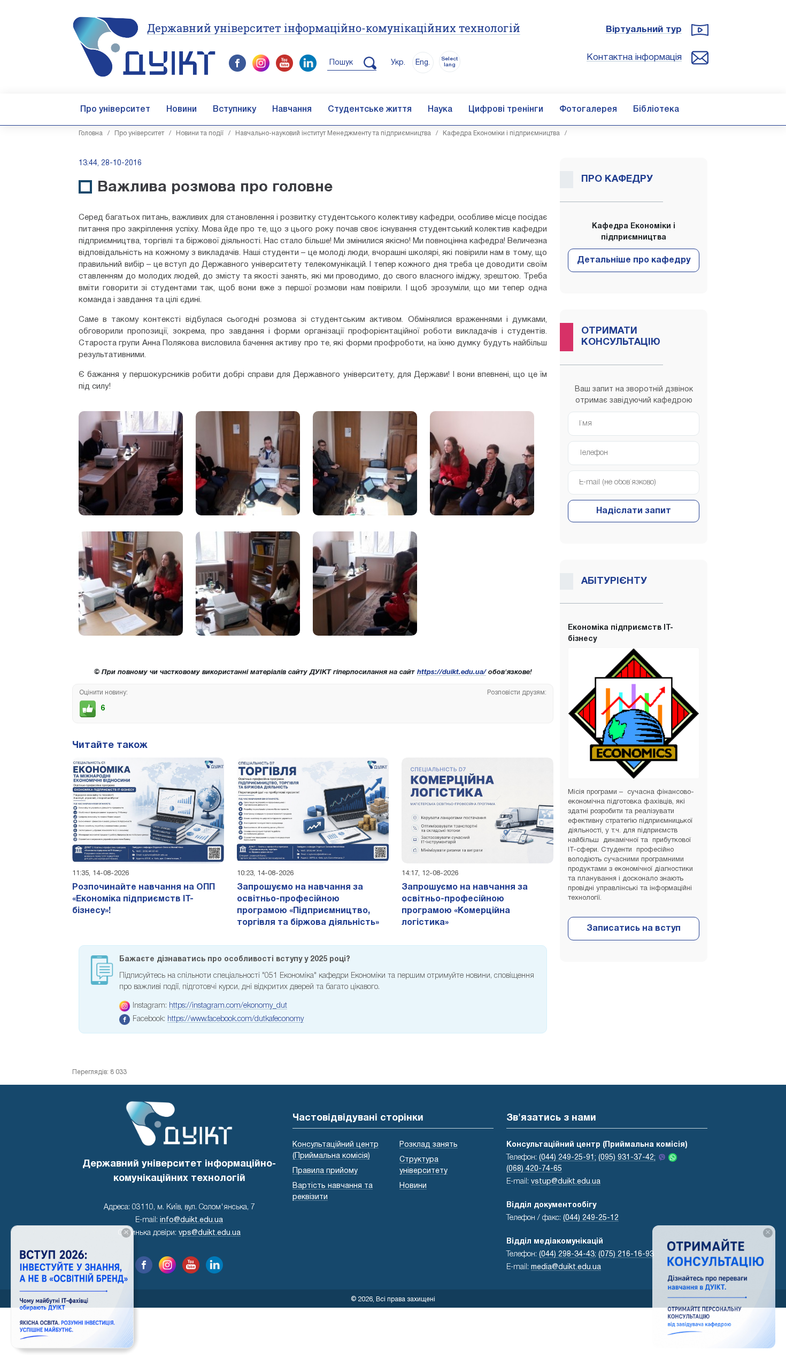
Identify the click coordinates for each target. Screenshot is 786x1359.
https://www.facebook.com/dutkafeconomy (235, 1019)
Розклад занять (428, 1144)
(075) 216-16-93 (626, 1254)
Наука (440, 109)
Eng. (422, 62)
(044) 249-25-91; (567, 1157)
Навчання (292, 109)
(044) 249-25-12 (591, 1218)
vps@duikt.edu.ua (210, 1233)
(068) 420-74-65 (534, 1168)
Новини (181, 109)
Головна (91, 133)
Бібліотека (656, 109)
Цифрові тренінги (505, 109)
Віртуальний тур (644, 30)
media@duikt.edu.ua (566, 1267)
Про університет (115, 109)
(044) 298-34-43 (567, 1254)
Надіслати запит (633, 511)
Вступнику (234, 109)
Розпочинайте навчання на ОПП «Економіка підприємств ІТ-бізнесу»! (143, 899)
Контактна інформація (634, 57)
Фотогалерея (588, 109)
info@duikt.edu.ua (191, 1220)
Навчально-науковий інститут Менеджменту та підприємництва (333, 133)
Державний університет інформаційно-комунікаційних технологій (333, 28)
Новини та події (200, 133)
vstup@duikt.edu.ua (565, 1181)
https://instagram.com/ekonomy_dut (228, 1005)
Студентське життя (370, 109)
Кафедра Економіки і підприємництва (501, 133)
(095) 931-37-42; (627, 1157)
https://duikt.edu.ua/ (451, 672)
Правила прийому (325, 1171)
